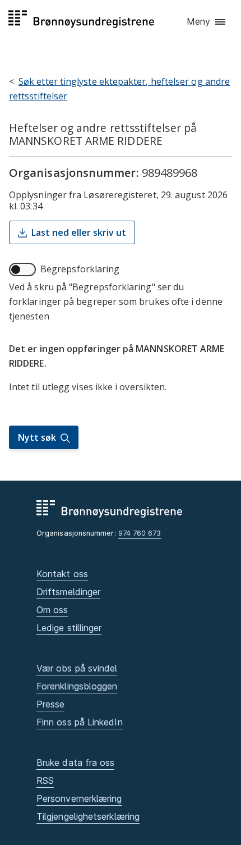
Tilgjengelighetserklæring (88, 816)
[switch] (22, 269)
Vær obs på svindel (76, 668)
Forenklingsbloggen (76, 686)
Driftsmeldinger (68, 591)
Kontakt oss (62, 573)
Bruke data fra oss (75, 762)
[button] (207, 22)
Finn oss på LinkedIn (79, 722)
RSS (45, 780)
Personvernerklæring (79, 798)
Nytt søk (37, 437)
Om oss (52, 609)
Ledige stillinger (68, 627)
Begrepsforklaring (79, 269)
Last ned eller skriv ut (78, 232)
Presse (50, 704)
